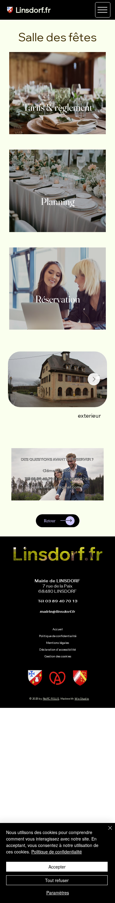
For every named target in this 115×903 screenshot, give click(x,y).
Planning (58, 201)
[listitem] (57, 93)
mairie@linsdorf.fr (57, 611)
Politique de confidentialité (56, 852)
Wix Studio (82, 698)
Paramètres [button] (57, 892)
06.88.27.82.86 (77, 478)
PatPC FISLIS (51, 698)
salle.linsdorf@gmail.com (57, 487)
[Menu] (102, 10)
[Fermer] (106, 831)
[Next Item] (94, 379)
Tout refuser (57, 880)
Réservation (57, 299)
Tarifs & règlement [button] (57, 107)
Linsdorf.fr (33, 9)
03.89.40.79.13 (44, 478)
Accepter (57, 867)
